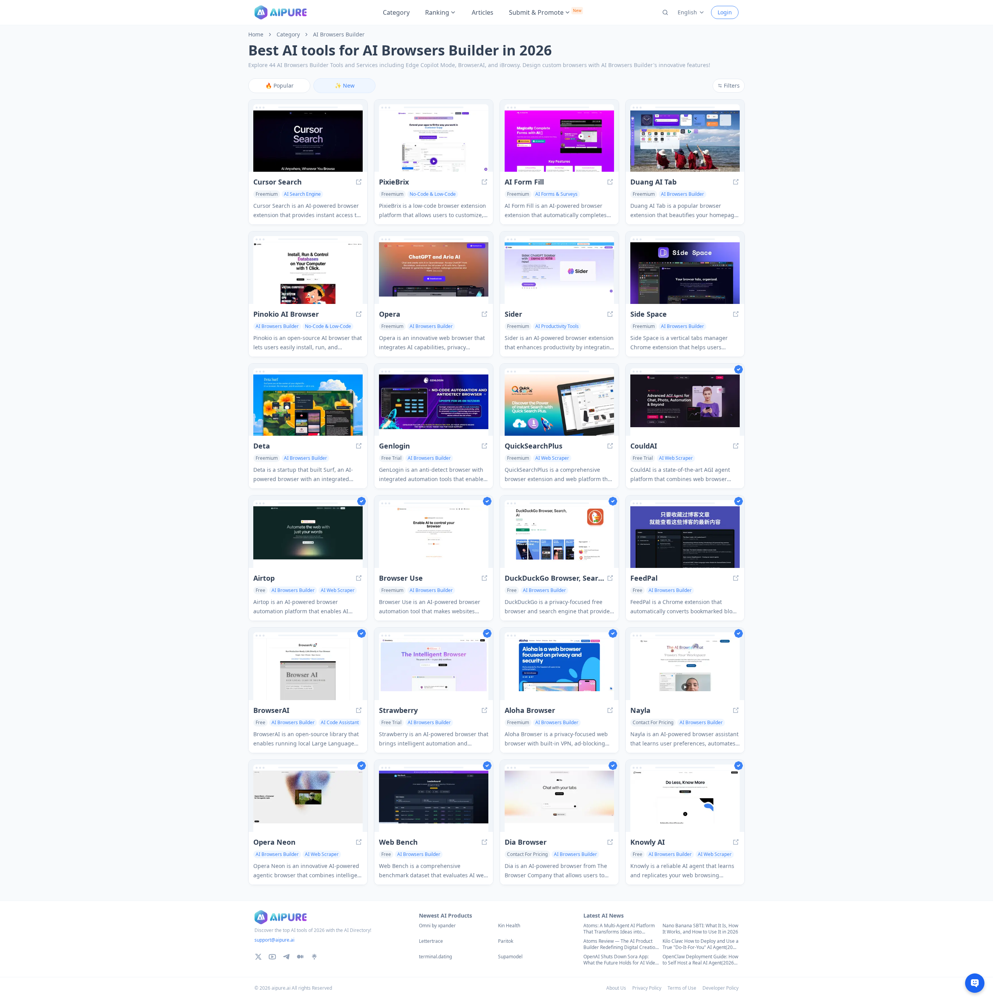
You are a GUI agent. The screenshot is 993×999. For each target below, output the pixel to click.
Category (396, 12)
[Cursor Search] (308, 141)
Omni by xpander (437, 926)
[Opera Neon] (308, 801)
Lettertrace (431, 941)
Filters (732, 85)
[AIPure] (280, 12)
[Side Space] (685, 273)
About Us (616, 988)
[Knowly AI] (685, 801)
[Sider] (559, 273)
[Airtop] (308, 537)
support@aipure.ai (274, 940)
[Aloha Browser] (559, 669)
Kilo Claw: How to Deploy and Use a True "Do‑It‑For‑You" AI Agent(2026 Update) (701, 944)
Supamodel (510, 957)
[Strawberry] (433, 669)
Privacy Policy (646, 988)
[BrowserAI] (308, 669)
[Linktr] (314, 957)
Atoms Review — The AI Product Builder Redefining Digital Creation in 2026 (620, 944)
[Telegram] (286, 957)
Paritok (505, 941)
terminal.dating (435, 957)
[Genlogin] (433, 405)
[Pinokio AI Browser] (308, 273)
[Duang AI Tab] (685, 141)
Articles (482, 12)
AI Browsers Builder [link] (339, 34)
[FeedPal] (685, 537)
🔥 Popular (279, 85)
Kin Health (509, 926)
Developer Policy (720, 988)
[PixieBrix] (433, 141)
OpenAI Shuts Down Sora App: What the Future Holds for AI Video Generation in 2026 (620, 960)
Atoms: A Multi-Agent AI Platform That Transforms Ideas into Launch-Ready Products (619, 929)
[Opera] (433, 273)
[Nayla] (685, 669)
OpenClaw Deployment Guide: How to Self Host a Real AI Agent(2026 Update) (700, 960)
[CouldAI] (685, 405)
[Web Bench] (433, 801)
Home (255, 34)
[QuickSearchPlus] (559, 405)
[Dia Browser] (559, 801)
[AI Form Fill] (559, 141)
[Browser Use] (433, 537)
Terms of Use (682, 988)
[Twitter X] (258, 957)
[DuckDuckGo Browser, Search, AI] (559, 537)
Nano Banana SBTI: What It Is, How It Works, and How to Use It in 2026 (700, 929)
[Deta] (308, 405)
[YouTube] (272, 957)
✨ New (345, 85)
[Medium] (300, 957)
